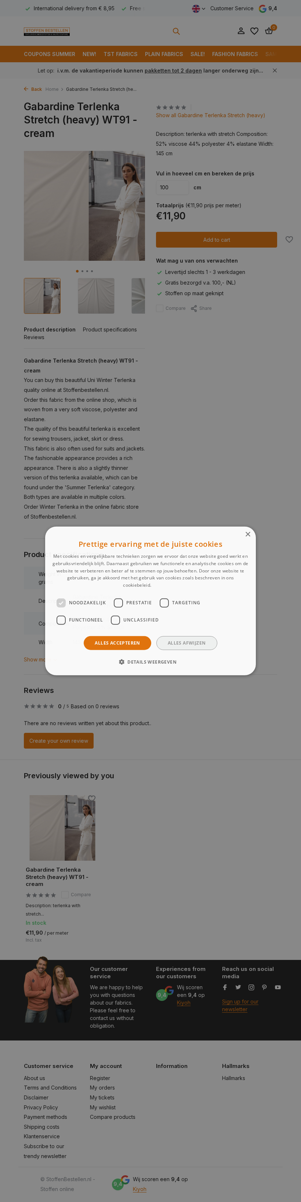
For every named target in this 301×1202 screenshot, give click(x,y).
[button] (150, 661)
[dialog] (150, 601)
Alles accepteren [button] (117, 643)
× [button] (247, 534)
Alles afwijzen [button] (187, 643)
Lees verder (165, 585)
